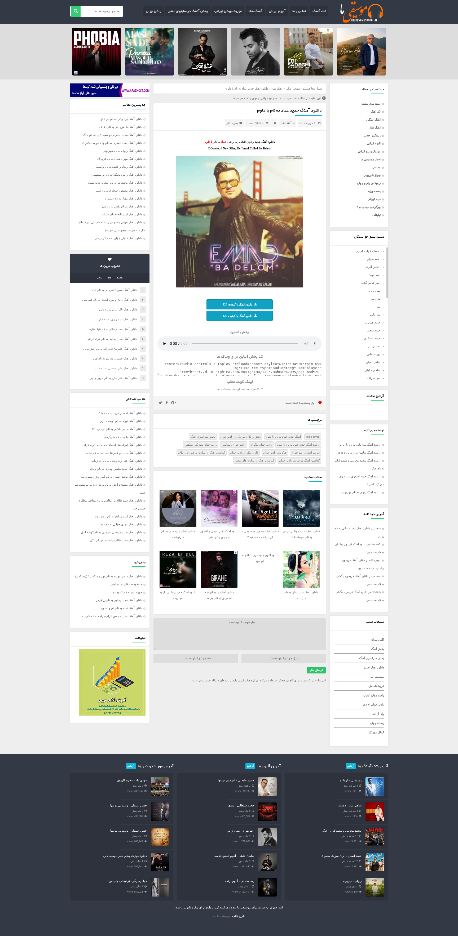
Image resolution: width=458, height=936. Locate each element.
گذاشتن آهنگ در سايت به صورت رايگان (201, 452)
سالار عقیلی (373, 362)
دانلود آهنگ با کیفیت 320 (237, 315)
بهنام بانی (374, 290)
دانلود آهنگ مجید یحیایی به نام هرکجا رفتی (112, 338)
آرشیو (350, 766)
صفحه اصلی (293, 88)
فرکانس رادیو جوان (275, 452)
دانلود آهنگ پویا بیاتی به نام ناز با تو (360, 444)
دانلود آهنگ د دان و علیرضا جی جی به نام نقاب (114, 452)
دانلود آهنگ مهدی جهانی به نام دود (121, 524)
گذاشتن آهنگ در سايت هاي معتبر (254, 460)
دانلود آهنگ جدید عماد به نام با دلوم (289, 110)
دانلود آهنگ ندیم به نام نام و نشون (121, 608)
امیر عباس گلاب (370, 282)
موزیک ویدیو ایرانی (228, 11)
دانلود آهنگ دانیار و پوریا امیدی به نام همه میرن (109, 299)
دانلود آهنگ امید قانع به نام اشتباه (122, 214)
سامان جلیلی (372, 370)
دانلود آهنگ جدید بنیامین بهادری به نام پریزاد (116, 468)
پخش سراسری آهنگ (371, 658)
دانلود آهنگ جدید (374, 667)
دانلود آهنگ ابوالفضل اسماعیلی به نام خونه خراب (112, 444)
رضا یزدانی (373, 346)
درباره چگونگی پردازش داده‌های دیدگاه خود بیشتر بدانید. (224, 680)
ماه (109, 278)
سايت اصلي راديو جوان (306, 452)
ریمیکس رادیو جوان (369, 183)
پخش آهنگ (377, 648)
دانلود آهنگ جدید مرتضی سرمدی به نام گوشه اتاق (111, 532)
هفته (120, 278)
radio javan (313, 436)
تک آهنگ (319, 11)
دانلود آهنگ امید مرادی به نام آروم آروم (118, 516)
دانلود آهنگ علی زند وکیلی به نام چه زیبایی (116, 460)
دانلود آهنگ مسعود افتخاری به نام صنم (119, 190)
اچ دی (367, 704)
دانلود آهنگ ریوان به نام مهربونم (361, 492)
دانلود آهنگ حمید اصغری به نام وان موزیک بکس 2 (112, 142)
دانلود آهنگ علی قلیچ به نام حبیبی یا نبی (113, 378)
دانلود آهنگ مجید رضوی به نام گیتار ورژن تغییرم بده (111, 476)
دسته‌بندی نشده (371, 103)
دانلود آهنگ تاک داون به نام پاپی (118, 309)
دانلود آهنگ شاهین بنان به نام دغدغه (359, 452)
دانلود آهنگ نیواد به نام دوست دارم (121, 421)
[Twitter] (160, 403)
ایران (366, 695)
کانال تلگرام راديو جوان (244, 452)
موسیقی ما (377, 676)
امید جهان (374, 274)
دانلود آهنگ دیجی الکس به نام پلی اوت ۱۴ (117, 429)
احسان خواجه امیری (368, 250)
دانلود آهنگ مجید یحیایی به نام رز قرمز (119, 600)
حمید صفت (373, 330)
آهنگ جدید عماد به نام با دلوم (283, 436)
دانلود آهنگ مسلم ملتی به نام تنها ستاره (113, 329)
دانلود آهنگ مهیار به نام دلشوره (123, 198)
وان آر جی (378, 713)
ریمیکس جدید (372, 135)
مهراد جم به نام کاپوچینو (127, 592)
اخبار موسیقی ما (371, 159)
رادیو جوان (153, 11)
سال (99, 278)
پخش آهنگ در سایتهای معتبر (188, 11)
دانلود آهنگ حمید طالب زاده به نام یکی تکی (116, 540)
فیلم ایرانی (374, 199)
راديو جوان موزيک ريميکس (200, 444)
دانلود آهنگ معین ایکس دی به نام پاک (114, 289)
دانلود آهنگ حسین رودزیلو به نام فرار (115, 358)
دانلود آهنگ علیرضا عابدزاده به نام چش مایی (110, 348)
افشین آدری (373, 266)
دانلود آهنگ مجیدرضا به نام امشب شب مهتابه (114, 182)
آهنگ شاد (255, 11)
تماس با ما (299, 11)
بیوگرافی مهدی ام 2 (368, 207)
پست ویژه (374, 191)
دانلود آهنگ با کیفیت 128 (237, 304)
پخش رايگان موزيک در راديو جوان (240, 436)
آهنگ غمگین (373, 119)
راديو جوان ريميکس (233, 444)
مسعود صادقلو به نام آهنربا (126, 584)
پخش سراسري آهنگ (202, 436)
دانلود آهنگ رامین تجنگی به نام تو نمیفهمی (116, 174)
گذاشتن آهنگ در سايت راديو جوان (299, 460)
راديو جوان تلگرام (261, 444)
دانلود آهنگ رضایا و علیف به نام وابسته (119, 166)
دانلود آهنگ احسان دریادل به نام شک (120, 413)
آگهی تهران (377, 639)
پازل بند (375, 298)
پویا (378, 306)
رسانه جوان (377, 723)
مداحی (376, 167)
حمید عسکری (372, 338)
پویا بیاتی (375, 314)
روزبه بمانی (373, 354)
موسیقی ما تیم (222, 915)
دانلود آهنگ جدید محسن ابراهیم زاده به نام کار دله (112, 616)
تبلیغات (376, 214)
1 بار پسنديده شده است (301, 403)
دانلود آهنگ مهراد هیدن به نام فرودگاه (119, 158)
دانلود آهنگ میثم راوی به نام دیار (118, 319)
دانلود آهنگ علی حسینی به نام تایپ (116, 368)
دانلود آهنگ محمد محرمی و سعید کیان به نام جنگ (112, 134)
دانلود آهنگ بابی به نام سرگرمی (123, 436)
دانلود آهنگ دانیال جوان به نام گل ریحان (118, 238)
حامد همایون (372, 322)
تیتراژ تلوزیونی (372, 175)
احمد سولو (373, 258)
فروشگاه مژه (376, 685)
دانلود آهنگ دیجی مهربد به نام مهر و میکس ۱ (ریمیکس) (108, 576)
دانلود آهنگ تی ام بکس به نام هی (122, 206)
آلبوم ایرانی (277, 11)
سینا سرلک (373, 378)
